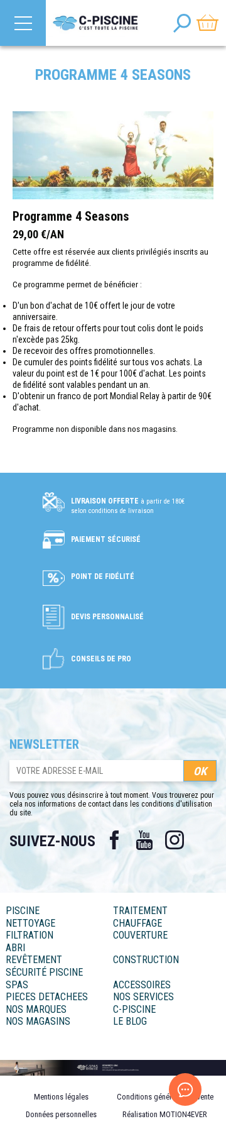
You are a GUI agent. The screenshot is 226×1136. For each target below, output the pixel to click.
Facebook (114, 839)
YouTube (144, 839)
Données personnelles (61, 1114)
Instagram (174, 839)
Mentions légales (61, 1096)
